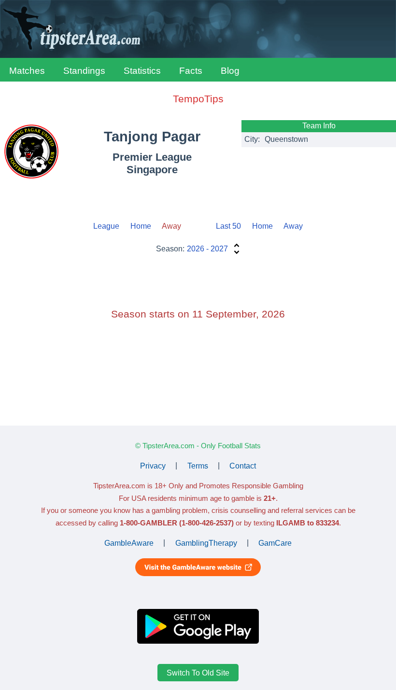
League (106, 226)
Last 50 (228, 226)
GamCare (275, 542)
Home (140, 226)
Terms (197, 465)
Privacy (153, 465)
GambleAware (129, 542)
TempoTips (198, 98)
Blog (230, 71)
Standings (84, 71)
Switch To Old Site (198, 673)
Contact (242, 465)
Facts (190, 71)
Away (293, 226)
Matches (27, 71)
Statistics (142, 71)
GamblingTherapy (206, 542)
